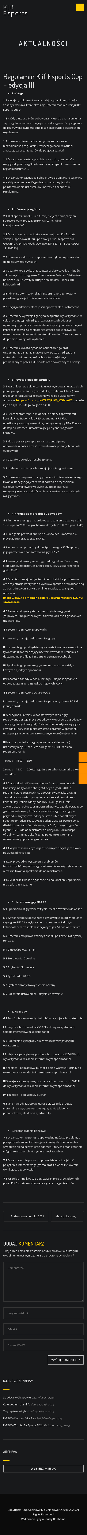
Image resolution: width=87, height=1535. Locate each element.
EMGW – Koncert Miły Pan (19, 1418)
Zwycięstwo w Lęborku (17, 1411)
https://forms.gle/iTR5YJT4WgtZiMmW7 (44, 400)
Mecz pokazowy (66, 1216)
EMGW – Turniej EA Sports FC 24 (23, 1425)
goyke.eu (43, 1519)
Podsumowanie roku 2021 (27, 1216)
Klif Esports (15, 10)
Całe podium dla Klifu (16, 1404)
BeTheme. (59, 1519)
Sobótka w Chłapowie (17, 1397)
